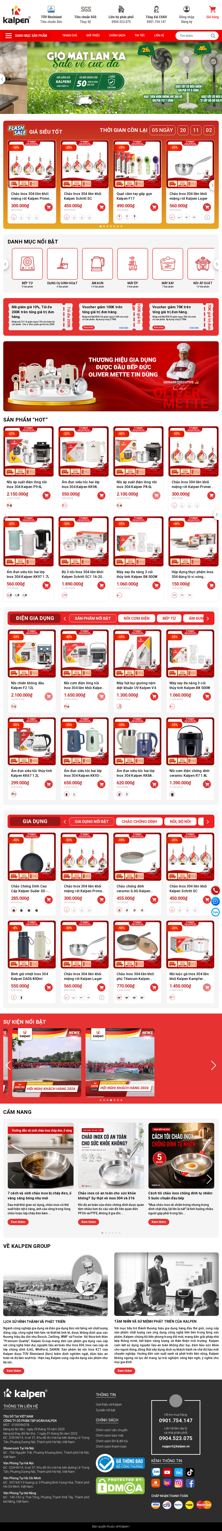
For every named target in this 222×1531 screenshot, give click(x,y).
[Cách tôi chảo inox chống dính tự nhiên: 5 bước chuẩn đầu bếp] (181, 1156)
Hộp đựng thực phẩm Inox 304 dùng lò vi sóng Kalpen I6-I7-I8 (193, 577)
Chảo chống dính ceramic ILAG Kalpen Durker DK (133, 891)
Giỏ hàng (212, 17)
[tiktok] (190, 1472)
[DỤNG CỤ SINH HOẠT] (58, 268)
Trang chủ (69, 35)
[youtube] (167, 1472)
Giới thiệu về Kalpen (109, 1404)
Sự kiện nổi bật (105, 1410)
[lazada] (167, 1482)
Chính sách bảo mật (109, 1435)
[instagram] (178, 1482)
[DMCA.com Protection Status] (120, 1486)
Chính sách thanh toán (111, 1446)
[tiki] (178, 1472)
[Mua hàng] (46, 495)
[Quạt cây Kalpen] (111, 78)
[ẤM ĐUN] (93, 268)
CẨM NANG (17, 1112)
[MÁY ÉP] (128, 268)
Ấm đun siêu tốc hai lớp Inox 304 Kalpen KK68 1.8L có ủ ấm (136, 775)
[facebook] (190, 1482)
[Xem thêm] (207, 217)
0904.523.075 (121, 19)
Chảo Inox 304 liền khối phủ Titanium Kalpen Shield (135, 979)
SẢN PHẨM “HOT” (25, 420)
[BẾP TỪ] (23, 268)
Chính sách (117, 35)
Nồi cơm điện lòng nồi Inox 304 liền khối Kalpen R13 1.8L (84, 688)
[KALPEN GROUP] (17, 14)
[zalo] (155, 1472)
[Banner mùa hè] (111, 376)
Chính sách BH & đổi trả (112, 1441)
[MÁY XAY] (163, 268)
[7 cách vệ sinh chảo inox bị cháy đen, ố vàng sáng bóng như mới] (40, 1156)
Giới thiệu (93, 35)
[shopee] (155, 1482)
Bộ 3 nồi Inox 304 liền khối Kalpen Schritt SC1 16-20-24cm (82, 577)
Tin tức (140, 35)
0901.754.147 (156, 19)
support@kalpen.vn (176, 1446)
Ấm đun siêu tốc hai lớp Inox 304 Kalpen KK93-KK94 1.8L (83, 775)
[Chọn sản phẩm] (49, 207)
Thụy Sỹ (85, 19)
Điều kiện (123, 328)
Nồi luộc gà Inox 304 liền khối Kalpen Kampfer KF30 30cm (189, 979)
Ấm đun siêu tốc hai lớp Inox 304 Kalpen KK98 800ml (81, 487)
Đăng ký (186, 22)
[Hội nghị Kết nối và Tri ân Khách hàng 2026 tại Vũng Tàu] (37, 1062)
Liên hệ (159, 35)
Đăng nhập (186, 17)
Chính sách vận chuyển (111, 1430)
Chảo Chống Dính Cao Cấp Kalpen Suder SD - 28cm (29, 891)
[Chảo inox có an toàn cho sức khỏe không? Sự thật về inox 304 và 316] (111, 1156)
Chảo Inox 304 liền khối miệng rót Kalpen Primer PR (31, 198)
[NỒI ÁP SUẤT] (198, 268)
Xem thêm (18, 1222)
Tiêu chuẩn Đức (51, 19)
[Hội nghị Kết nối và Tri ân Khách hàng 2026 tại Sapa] (111, 1062)
